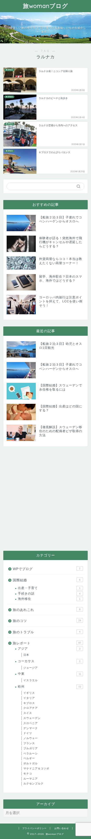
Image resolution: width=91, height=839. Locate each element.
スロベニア (30, 723)
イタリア (29, 698)
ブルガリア (30, 748)
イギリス (29, 692)
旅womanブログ (45, 5)
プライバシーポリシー (34, 828)
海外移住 (49, 599)
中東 (49, 673)
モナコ (27, 773)
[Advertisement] (45, 498)
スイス (27, 713)
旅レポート (47, 643)
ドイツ (27, 733)
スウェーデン (32, 718)
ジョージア (30, 667)
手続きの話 (49, 593)
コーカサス (49, 661)
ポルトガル (30, 763)
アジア (49, 648)
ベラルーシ (30, 753)
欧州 (49, 686)
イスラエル (30, 680)
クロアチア (30, 707)
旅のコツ (47, 621)
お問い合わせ (61, 828)
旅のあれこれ (46, 610)
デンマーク (30, 728)
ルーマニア (30, 778)
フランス (29, 743)
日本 (26, 654)
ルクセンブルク (33, 783)
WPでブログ (46, 569)
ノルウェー (30, 738)
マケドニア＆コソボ (36, 768)
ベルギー (29, 758)
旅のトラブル (46, 632)
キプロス (29, 703)
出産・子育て (49, 588)
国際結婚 (46, 580)
